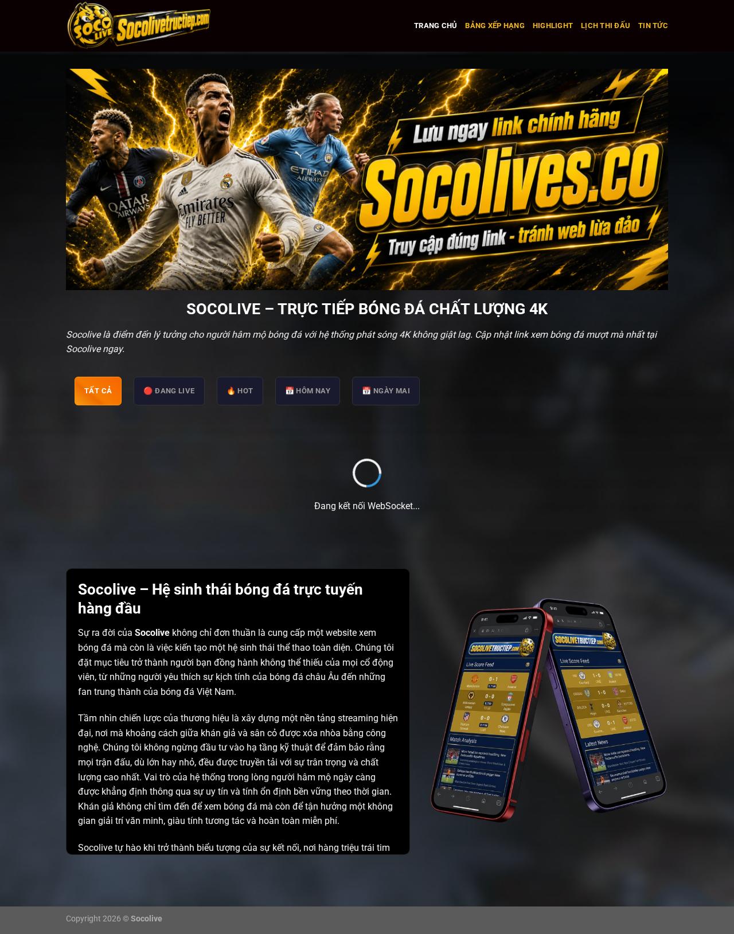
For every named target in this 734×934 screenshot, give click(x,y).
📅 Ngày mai (386, 390)
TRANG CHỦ (435, 25)
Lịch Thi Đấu (605, 25)
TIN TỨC (653, 25)
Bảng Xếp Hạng (494, 25)
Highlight (553, 25)
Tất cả (98, 390)
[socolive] (171, 26)
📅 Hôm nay (308, 390)
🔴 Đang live (168, 390)
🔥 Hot (240, 390)
